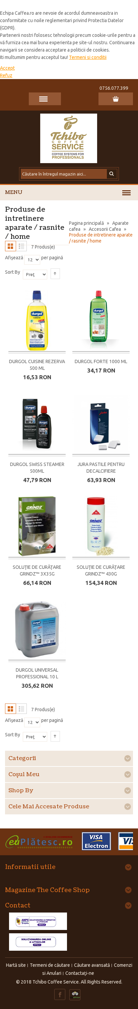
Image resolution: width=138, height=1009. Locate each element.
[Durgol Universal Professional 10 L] (37, 630)
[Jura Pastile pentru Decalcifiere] (101, 424)
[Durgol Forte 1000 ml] (101, 321)
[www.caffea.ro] (69, 138)
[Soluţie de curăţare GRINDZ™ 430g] (101, 527)
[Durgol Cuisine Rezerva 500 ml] (37, 321)
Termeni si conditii (88, 57)
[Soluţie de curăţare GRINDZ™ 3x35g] (37, 527)
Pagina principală (86, 223)
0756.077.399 (113, 88)
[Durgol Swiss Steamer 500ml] (37, 424)
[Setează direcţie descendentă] (55, 273)
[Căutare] (112, 174)
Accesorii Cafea (105, 229)
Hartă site (16, 965)
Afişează (14, 257)
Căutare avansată (92, 965)
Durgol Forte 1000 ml (101, 361)
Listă (21, 246)
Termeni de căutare (50, 965)
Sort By (12, 272)
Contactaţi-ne (79, 973)
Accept (7, 68)
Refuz (6, 75)
